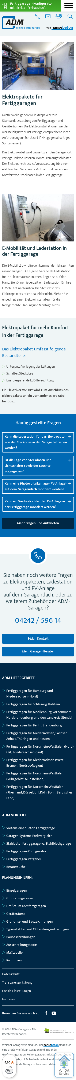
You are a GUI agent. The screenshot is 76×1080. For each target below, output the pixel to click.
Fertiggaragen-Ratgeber (23, 859)
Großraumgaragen (19, 898)
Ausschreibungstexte (21, 945)
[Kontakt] (48, 16)
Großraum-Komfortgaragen (26, 906)
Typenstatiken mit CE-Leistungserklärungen (37, 929)
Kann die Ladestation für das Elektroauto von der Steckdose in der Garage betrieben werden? (36, 442)
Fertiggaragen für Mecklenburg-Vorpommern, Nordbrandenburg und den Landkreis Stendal (39, 715)
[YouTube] (54, 1014)
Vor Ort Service (64, 1072)
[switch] (9, 1071)
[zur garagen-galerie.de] (59, 1032)
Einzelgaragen (16, 890)
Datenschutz (11, 974)
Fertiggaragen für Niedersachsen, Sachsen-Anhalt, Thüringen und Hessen (37, 736)
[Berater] (59, 16)
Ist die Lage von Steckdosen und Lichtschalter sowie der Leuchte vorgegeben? (28, 465)
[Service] (38, 16)
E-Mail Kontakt (38, 639)
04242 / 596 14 (38, 620)
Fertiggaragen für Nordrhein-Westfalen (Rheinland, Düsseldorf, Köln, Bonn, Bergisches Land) (39, 792)
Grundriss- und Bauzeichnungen (29, 921)
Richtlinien (14, 960)
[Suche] (69, 16)
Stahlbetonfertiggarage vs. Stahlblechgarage (38, 844)
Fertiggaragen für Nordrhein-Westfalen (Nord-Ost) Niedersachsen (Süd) (39, 749)
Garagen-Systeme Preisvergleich (29, 836)
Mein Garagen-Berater (38, 651)
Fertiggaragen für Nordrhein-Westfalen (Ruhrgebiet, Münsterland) (34, 776)
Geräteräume (15, 914)
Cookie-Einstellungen (16, 991)
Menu (68, 5)
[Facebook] (46, 1014)
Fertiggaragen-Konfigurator (26, 851)
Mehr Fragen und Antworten (38, 523)
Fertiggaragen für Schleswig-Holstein (33, 704)
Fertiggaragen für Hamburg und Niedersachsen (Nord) (29, 693)
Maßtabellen (15, 953)
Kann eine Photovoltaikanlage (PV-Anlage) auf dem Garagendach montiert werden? (35, 486)
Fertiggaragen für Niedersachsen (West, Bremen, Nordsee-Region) (35, 763)
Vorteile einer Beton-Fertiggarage (30, 828)
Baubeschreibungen (20, 937)
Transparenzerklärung (17, 982)
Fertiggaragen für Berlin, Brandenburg (34, 725)
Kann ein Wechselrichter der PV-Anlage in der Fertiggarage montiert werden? (35, 504)
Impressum (9, 999)
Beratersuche (16, 867)
